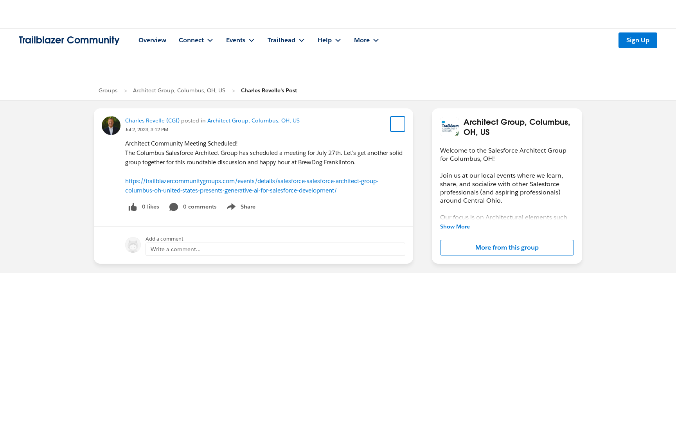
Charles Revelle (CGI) (152, 120)
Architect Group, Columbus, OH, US (179, 90)
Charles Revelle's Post (269, 90)
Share (240, 208)
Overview (152, 40)
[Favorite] (398, 124)
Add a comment (164, 239)
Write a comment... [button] (176, 249)
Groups (108, 90)
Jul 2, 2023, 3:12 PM (146, 129)
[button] (507, 247)
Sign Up (637, 40)
